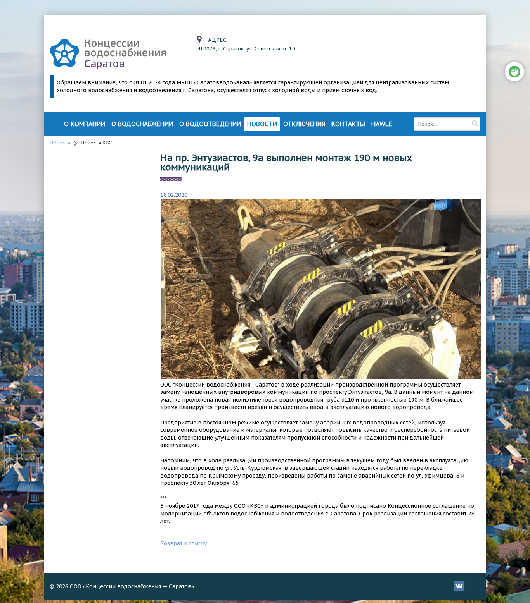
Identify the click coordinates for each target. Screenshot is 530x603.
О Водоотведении (210, 124)
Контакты (348, 124)
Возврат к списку (183, 543)
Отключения (304, 124)
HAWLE (381, 124)
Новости (262, 124)
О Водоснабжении (142, 124)
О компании (84, 124)
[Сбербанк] (514, 71)
